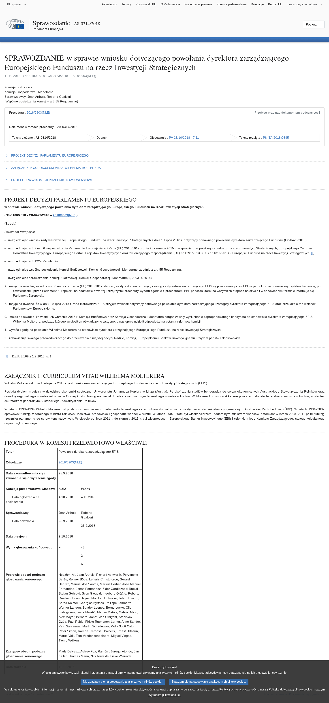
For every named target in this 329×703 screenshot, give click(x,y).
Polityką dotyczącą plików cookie (290, 689)
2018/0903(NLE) (38, 112)
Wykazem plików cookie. (164, 695)
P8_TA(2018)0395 (276, 137)
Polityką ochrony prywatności (238, 689)
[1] (311, 253)
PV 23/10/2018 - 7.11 (184, 137)
